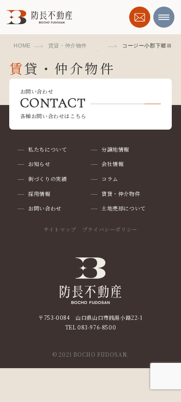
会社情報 (112, 163)
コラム (109, 178)
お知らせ (39, 163)
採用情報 (39, 193)
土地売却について (123, 208)
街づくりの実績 (47, 178)
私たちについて (47, 149)
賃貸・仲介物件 (67, 46)
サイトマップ (59, 229)
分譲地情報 (115, 149)
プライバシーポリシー (110, 229)
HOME (22, 46)
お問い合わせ (45, 208)
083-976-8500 (96, 327)
